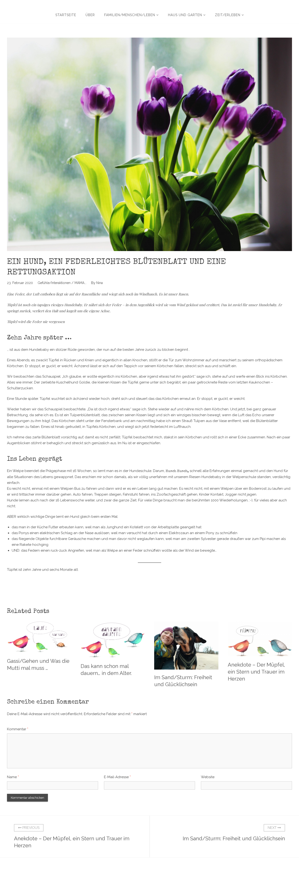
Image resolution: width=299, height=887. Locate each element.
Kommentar (17, 729)
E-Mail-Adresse (117, 777)
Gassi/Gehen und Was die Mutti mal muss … (38, 664)
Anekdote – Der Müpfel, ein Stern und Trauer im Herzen (256, 672)
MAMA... (80, 283)
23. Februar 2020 (20, 283)
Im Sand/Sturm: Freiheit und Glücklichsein (183, 680)
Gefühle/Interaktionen (54, 283)
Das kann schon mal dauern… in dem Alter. (106, 669)
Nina (99, 283)
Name (13, 777)
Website (207, 777)
